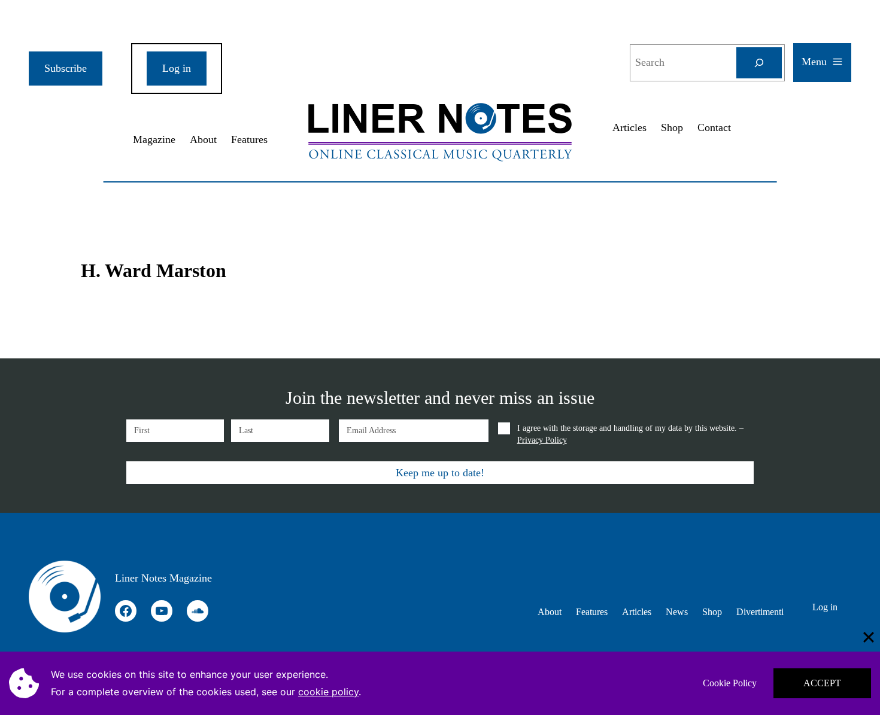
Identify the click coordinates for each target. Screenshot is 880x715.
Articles (629, 127)
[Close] (868, 637)
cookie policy (328, 692)
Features (249, 139)
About (203, 139)
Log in (176, 68)
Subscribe (65, 68)
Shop (672, 127)
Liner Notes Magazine (163, 578)
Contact (714, 127)
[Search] (759, 62)
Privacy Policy (542, 440)
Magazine (154, 139)
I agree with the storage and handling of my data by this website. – (630, 434)
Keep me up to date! (440, 473)
